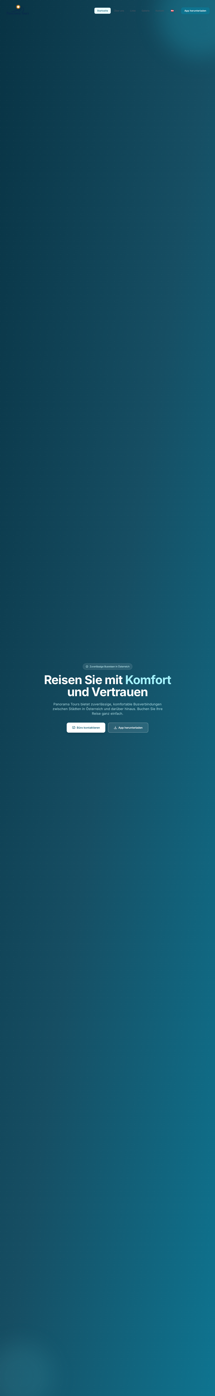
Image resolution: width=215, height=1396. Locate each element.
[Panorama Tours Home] (17, 11)
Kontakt (160, 10)
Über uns (119, 10)
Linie (133, 10)
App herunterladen (195, 10)
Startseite (102, 10)
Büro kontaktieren (88, 727)
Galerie (145, 10)
